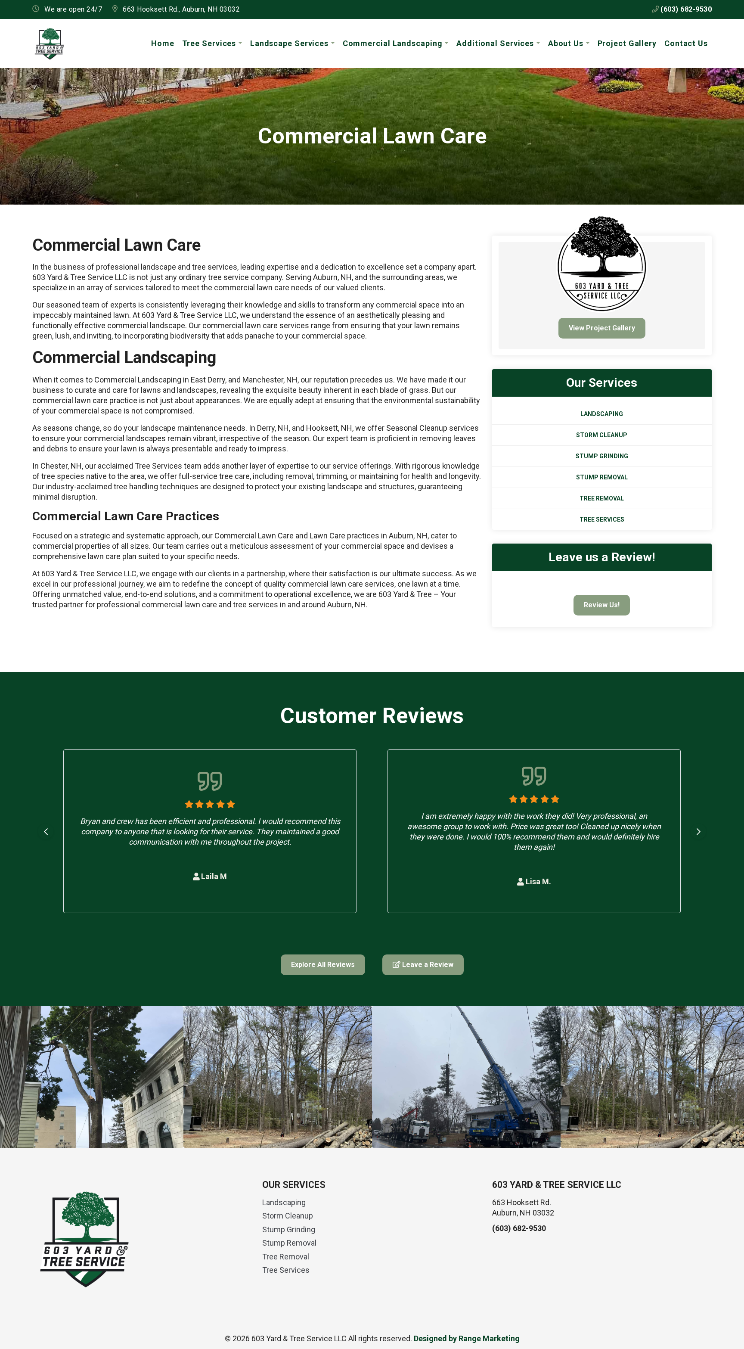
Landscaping (601, 413)
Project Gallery (627, 43)
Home (162, 43)
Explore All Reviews (323, 964)
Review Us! (602, 605)
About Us (565, 43)
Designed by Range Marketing (467, 1338)
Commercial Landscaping (393, 43)
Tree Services (209, 43)
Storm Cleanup (601, 435)
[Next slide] (698, 831)
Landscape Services (289, 43)
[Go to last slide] (45, 831)
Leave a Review (426, 964)
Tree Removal (602, 498)
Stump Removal (602, 477)
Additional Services (495, 43)
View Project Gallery (602, 328)
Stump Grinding (602, 456)
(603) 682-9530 (685, 9)
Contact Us (686, 43)
